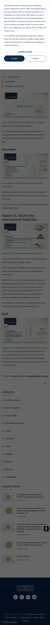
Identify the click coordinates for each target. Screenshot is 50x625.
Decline (36, 58)
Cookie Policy (9, 31)
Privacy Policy (37, 27)
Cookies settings (25, 51)
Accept (14, 58)
